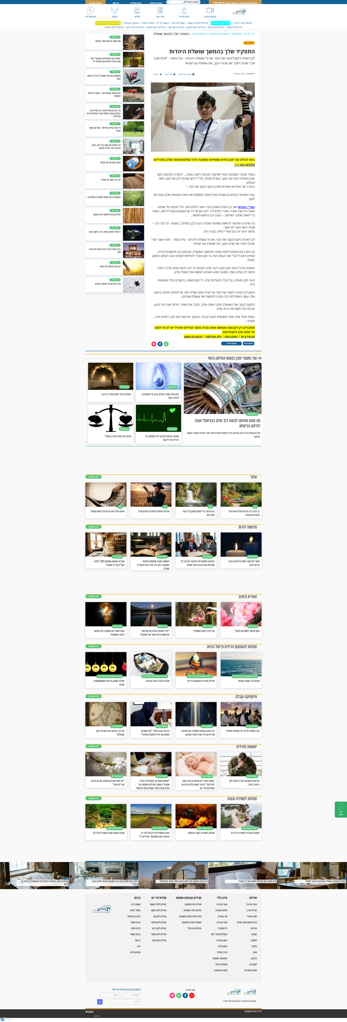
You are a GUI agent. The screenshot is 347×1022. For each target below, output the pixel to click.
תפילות (253, 898)
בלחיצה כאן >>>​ (244, 164)
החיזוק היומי (248, 343)
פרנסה (137, 940)
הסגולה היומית (231, 336)
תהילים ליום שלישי (156, 27)
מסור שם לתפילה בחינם (108, 23)
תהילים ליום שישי (159, 940)
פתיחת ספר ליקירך (242, 23)
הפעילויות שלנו (156, 3)
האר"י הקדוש (246, 207)
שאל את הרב (178, 23)
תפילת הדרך (252, 910)
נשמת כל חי (163, 23)
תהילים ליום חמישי (114, 27)
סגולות (254, 934)
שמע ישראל (252, 916)
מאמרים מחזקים (220, 970)
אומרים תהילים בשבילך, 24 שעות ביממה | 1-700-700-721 (235, 3)
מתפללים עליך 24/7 (219, 934)
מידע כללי (222, 898)
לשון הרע (253, 964)
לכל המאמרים (93, 476)
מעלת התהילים (251, 970)
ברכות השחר (135, 934)
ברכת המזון (135, 928)
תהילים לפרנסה (216, 27)
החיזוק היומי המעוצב (193, 336)
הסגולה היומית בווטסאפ (191, 922)
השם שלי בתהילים (220, 23)
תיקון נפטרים (222, 940)
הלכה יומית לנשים (213, 336)
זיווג (138, 946)
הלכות (254, 946)
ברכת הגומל (135, 922)
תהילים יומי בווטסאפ (192, 904)
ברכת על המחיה (133, 916)
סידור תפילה (222, 952)
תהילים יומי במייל (194, 928)
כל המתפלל (222, 928)
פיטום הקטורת (130, 23)
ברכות (137, 898)
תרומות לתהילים (95, 3)
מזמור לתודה (147, 23)
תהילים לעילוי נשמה (197, 23)
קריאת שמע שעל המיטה (247, 922)
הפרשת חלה (135, 952)
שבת (255, 952)
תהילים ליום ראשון (196, 27)
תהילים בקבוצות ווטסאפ (188, 898)
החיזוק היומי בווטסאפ (192, 910)
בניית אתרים (96, 1016)
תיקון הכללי (222, 946)
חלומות (254, 940)
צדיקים (254, 958)
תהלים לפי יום (158, 898)
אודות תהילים (135, 3)
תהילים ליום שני (176, 27)
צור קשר (115, 3)
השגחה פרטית (221, 964)
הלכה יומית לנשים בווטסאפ (190, 916)
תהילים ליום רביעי (135, 27)
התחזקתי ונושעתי (220, 958)
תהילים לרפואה (234, 27)
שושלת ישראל (231, 343)
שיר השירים (222, 916)
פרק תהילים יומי (248, 336)
